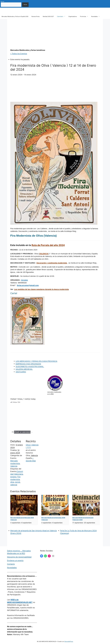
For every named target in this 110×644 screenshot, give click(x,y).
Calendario (60, 16)
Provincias (83, 16)
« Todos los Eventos (18, 54)
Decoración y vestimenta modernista (52, 263)
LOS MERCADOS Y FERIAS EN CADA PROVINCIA (36, 361)
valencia (13, 485)
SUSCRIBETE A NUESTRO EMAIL (30, 366)
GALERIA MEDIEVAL (24, 369)
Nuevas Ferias (35, 16)
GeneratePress (68, 641)
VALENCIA (43, 254)
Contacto (11, 564)
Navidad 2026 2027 (48, 16)
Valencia (13, 466)
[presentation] (24, 505)
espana (13, 477)
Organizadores (72, 16)
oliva (12, 482)
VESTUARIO (21, 372)
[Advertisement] (55, 34)
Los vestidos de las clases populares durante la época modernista (41, 289)
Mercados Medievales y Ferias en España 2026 (15, 16)
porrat (17, 482)
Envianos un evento (15, 560)
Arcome (24, 280)
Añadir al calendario (22, 432)
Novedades (94, 16)
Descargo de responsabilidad (19, 557)
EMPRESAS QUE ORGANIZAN (28, 364)
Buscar (2, 1)
